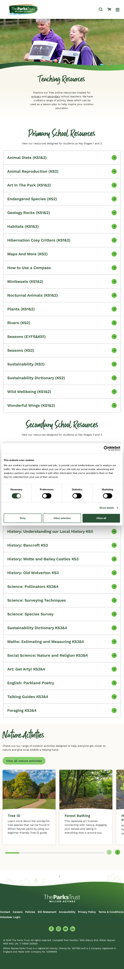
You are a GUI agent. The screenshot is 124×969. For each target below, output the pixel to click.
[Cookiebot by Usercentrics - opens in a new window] (106, 448)
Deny (23, 518)
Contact (5, 911)
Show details (106, 507)
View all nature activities (24, 760)
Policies (30, 911)
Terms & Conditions (111, 911)
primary (36, 96)
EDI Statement (47, 911)
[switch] (46, 495)
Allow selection (62, 518)
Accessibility (67, 911)
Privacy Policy (87, 911)
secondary (53, 96)
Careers (18, 911)
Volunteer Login (10, 917)
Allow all (101, 518)
